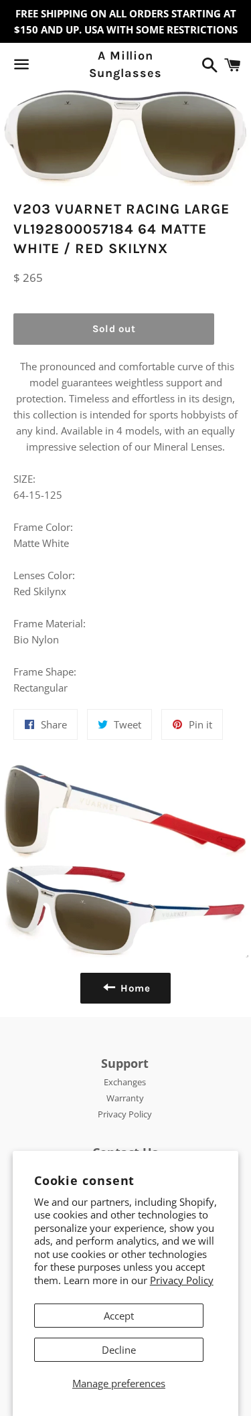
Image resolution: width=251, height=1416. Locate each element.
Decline (119, 1349)
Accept (119, 1315)
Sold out (114, 329)
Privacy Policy (182, 1280)
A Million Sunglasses (125, 64)
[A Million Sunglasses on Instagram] (69, 67)
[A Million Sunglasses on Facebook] (45, 67)
